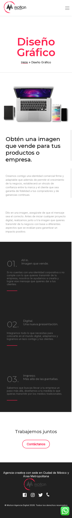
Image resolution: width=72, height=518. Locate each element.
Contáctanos (36, 444)
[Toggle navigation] (66, 7)
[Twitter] (41, 497)
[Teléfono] (49, 497)
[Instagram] (33, 497)
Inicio (24, 62)
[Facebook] (25, 497)
